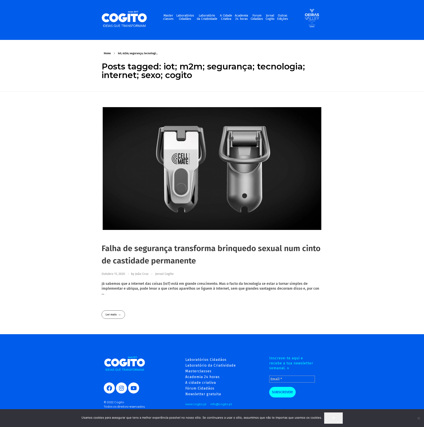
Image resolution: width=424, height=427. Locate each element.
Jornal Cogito (164, 274)
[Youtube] (133, 387)
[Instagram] (121, 387)
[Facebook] (109, 387)
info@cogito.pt (221, 404)
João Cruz (142, 274)
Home (107, 53)
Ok (333, 417)
